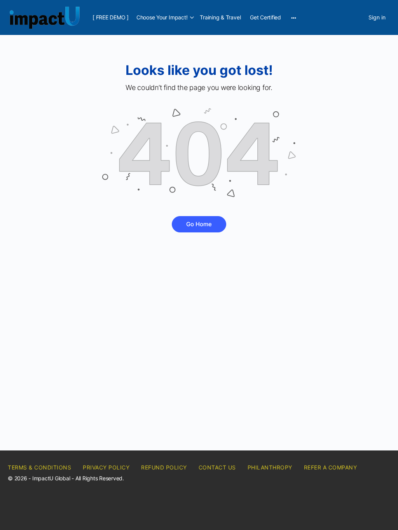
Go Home (199, 224)
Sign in (377, 17)
